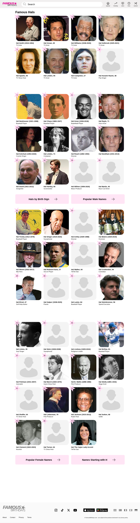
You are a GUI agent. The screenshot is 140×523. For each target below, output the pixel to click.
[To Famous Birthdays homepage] (9, 4)
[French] (125, 510)
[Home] (25, 508)
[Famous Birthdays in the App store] (89, 510)
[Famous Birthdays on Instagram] (56, 510)
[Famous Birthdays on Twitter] (68, 510)
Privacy (21, 517)
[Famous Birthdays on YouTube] (76, 510)
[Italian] (130, 510)
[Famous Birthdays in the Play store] (102, 510)
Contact (12, 517)
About (5, 517)
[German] (136, 510)
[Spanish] (115, 510)
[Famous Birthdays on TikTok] (62, 510)
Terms (29, 517)
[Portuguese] (120, 510)
